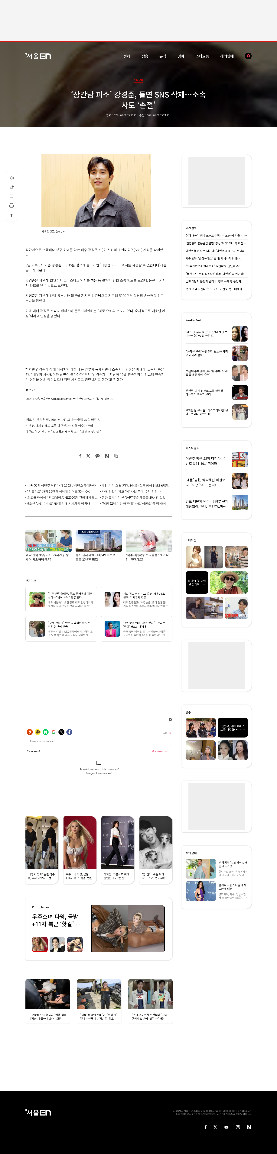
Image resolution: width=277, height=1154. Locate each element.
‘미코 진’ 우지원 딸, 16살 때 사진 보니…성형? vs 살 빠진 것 (62, 419)
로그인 (248, 1110)
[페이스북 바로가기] (205, 1127)
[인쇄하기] (11, 205)
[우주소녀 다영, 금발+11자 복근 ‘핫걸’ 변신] (128, 928)
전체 (126, 56)
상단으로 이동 (11, 214)
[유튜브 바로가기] (226, 1127)
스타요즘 (202, 56)
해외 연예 (191, 853)
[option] (128, 928)
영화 (181, 56)
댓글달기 (11, 196)
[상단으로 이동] (11, 214)
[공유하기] (11, 187)
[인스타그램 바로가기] (238, 1127)
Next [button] (161, 929)
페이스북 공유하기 (80, 456)
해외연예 (227, 56)
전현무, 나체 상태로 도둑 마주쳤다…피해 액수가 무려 (59, 425)
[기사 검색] (245, 56)
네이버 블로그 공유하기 (107, 456)
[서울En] (38, 56)
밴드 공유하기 (116, 456)
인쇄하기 (11, 205)
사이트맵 (240, 1110)
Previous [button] (95, 929)
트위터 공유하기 (88, 456)
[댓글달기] (11, 196)
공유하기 (11, 187)
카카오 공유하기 (97, 456)
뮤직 (162, 56)
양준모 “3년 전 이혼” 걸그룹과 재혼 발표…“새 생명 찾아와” (63, 431)
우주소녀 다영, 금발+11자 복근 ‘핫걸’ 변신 (56, 923)
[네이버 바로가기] (249, 1127)
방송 (145, 56)
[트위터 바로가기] (215, 1127)
